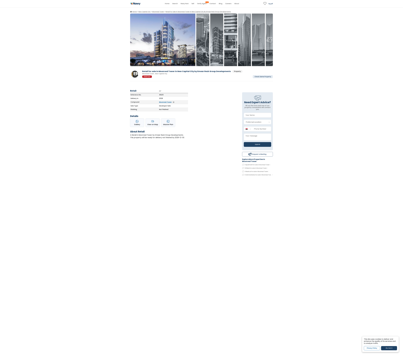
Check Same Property (262, 76)
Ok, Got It (389, 348)
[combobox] (255, 122)
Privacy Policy (372, 348)
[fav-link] (265, 4)
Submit (257, 144)
